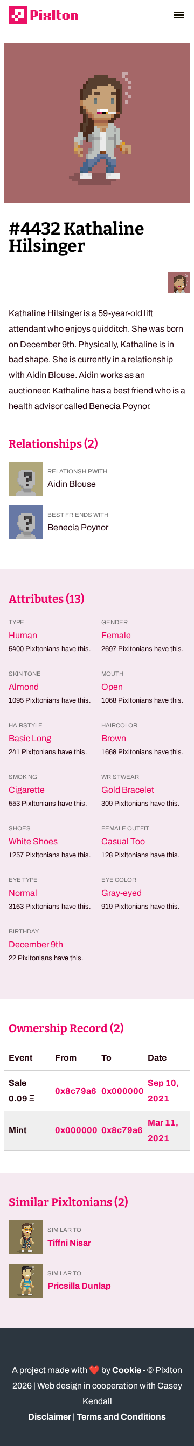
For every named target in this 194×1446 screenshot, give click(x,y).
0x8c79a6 (75, 1091)
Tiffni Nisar (69, 1242)
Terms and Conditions (121, 1416)
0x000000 (122, 1091)
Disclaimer (49, 1416)
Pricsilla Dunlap (79, 1285)
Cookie (126, 1370)
